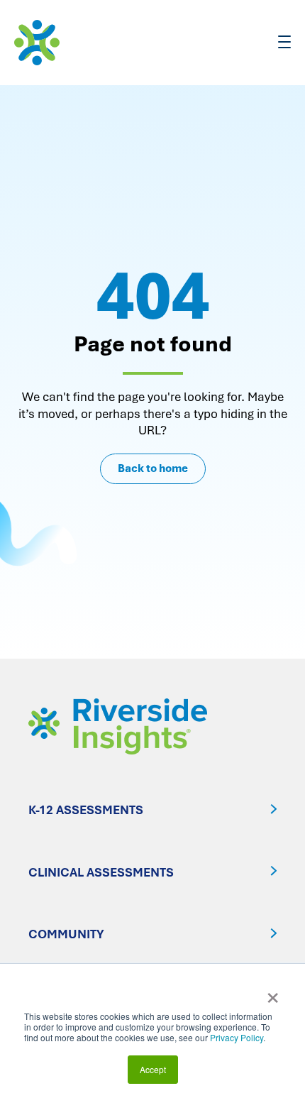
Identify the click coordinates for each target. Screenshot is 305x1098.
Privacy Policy (236, 1037)
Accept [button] (153, 1069)
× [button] (273, 993)
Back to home (153, 468)
